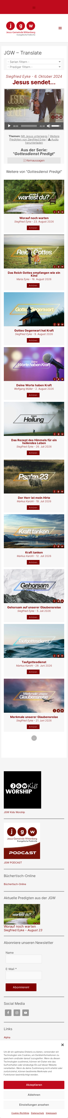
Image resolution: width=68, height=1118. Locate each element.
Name (10, 952)
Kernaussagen (35, 160)
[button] (62, 1045)
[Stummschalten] (48, 126)
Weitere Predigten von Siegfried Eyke (34, 137)
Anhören (33, 227)
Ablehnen (34, 1094)
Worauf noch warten (20, 926)
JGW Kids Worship (14, 812)
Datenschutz (37, 1113)
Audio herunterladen (42, 141)
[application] (34, 126)
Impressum (51, 1113)
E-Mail (11, 969)
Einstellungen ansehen (34, 1104)
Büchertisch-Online (15, 884)
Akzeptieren (34, 1084)
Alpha (7, 1037)
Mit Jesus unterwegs (34, 136)
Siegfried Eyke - (23, 930)
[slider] (29, 126)
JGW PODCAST (13, 862)
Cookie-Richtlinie (20, 1113)
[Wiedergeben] (9, 126)
